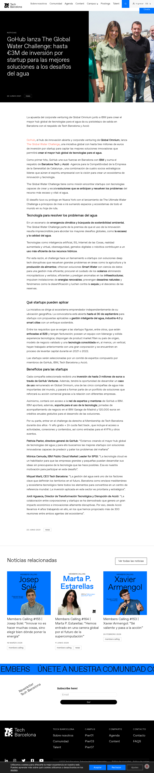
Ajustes (134, 767)
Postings (105, 3)
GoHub (31, 140)
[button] (148, 4)
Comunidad (56, 3)
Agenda (69, 3)
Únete (147, 9)
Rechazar (116, 767)
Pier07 (89, 747)
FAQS (137, 741)
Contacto (139, 735)
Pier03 (89, 741)
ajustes (14, 770)
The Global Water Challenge (43, 144)
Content (79, 3)
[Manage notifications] (147, 766)
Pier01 (89, 735)
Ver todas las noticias (131, 561)
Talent (116, 3)
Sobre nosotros (38, 3)
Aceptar (98, 767)
